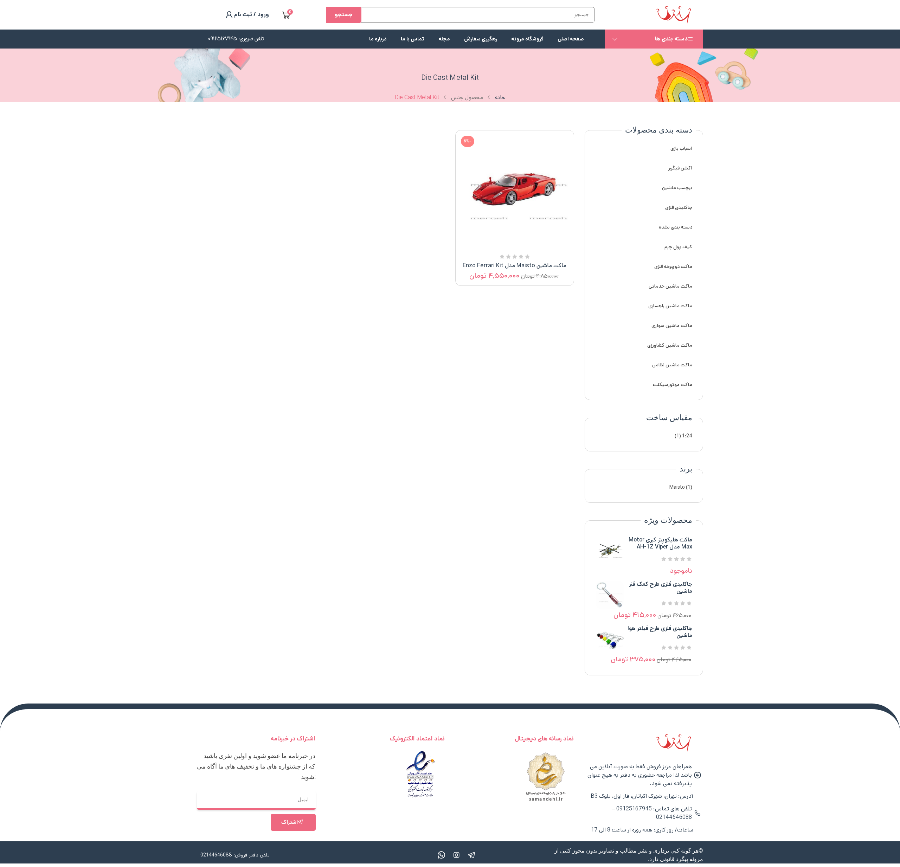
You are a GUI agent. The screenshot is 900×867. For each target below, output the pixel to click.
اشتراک (289, 822)
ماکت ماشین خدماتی (670, 286)
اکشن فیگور (680, 168)
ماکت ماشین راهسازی (670, 305)
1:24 (687, 435)
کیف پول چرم (678, 246)
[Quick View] (523, 246)
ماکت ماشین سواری (671, 325)
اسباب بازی (681, 148)
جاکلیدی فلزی (678, 207)
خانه (500, 98)
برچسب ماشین (677, 187)
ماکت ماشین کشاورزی (669, 345)
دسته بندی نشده (675, 227)
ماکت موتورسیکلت (672, 384)
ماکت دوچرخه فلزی (673, 266)
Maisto (677, 487)
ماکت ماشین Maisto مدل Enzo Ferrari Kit (514, 266)
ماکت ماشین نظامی (672, 364)
